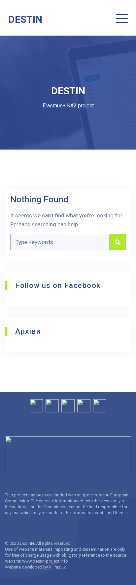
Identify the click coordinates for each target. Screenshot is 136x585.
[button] (98, 18)
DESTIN (25, 19)
